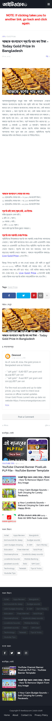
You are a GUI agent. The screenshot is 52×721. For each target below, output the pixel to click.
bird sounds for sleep (13, 540)
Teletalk (22, 568)
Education (8, 549)
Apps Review (19, 535)
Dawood (16, 355)
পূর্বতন (46, 425)
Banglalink (34, 535)
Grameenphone (11, 554)
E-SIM (29, 545)
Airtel (6, 535)
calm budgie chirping (13, 545)
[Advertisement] (26, 163)
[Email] (40, 295)
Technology (9, 568)
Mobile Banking (31, 559)
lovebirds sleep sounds (33, 554)
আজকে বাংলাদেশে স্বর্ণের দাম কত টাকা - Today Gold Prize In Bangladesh (24, 337)
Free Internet (23, 549)
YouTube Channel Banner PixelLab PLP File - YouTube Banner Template (25, 468)
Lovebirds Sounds (12, 559)
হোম (3, 36)
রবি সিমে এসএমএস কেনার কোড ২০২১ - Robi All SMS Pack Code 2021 (33, 517)
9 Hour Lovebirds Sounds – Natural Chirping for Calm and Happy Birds (33, 505)
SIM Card (35, 564)
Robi (25, 564)
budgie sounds (33, 540)
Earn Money (42, 545)
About (15, 715)
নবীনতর (6, 425)
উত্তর (7, 405)
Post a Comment (26, 417)
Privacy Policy (41, 715)
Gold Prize (11, 36)
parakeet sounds (11, 564)
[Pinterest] (34, 295)
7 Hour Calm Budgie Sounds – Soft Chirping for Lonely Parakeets (33, 493)
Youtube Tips (9, 573)
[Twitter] (23, 295)
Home (7, 715)
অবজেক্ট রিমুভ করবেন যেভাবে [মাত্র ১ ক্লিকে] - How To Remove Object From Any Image (34, 480)
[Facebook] (9, 295)
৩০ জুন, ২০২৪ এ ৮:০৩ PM (18, 358)
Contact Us (26, 715)
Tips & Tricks (36, 568)
